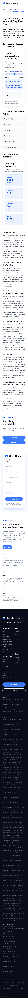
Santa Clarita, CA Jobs (18, 885)
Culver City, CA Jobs (7, 757)
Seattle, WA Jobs (6, 890)
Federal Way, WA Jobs (17, 774)
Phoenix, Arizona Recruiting (8, 951)
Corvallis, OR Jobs (6, 754)
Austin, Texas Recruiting (7, 928)
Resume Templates (7, 644)
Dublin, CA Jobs (6, 764)
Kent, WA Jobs (5, 802)
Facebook (18, 662)
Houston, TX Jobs (16, 789)
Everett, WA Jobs (6, 774)
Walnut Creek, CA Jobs (7, 913)
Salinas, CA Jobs (15, 865)
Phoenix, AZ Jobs (18, 847)
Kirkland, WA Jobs (14, 802)
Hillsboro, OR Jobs (6, 789)
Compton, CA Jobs (6, 752)
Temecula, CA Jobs (16, 900)
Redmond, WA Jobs (15, 855)
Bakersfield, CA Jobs (7, 727)
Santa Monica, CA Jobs (7, 888)
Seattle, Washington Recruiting (9, 971)
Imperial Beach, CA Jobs (8, 795)
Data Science (8, 709)
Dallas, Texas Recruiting (7, 933)
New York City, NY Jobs (17, 830)
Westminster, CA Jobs (7, 918)
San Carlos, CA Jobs (7, 873)
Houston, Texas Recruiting (8, 938)
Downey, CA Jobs (16, 762)
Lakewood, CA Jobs (19, 807)
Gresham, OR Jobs (16, 784)
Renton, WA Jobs (18, 860)
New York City (7, 11)
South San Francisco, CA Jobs (9, 893)
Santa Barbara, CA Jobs (18, 883)
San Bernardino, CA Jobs (8, 870)
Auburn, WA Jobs (6, 724)
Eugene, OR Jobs (17, 772)
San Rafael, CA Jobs (7, 880)
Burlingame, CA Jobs (16, 742)
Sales (3, 714)
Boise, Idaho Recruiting (20, 928)
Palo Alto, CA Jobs (16, 842)
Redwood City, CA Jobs (7, 860)
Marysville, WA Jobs (19, 817)
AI (2, 709)
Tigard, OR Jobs (6, 903)
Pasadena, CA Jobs (6, 845)
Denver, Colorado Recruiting (8, 936)
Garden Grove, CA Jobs (17, 782)
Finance (14, 701)
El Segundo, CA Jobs (7, 767)
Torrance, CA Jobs (15, 903)
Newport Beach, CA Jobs (17, 832)
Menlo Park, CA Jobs (17, 820)
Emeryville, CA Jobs (7, 769)
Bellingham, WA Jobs (7, 732)
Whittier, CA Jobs (18, 918)
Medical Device (6, 704)
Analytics (4, 699)
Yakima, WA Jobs (6, 920)
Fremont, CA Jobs (6, 779)
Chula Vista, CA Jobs (7, 749)
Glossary (4, 646)
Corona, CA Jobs (16, 752)
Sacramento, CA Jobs (17, 862)
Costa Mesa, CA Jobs (17, 754)
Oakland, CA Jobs (6, 837)
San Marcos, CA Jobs (7, 878)
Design (13, 709)
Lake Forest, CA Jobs (16, 805)
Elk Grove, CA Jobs (17, 767)
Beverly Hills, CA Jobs (7, 737)
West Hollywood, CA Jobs (8, 915)
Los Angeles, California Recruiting (10, 946)
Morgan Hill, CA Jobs (7, 827)
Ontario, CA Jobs (6, 840)
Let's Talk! (14, 437)
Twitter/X (17, 657)
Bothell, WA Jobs (17, 737)
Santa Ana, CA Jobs (6, 883)
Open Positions (6, 634)
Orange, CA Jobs (15, 840)
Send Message (14, 499)
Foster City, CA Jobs (17, 777)
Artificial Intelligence (12, 699)
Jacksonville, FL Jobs (7, 800)
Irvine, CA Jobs (5, 797)
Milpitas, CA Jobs (18, 822)
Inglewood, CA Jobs (19, 795)
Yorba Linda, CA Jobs (16, 920)
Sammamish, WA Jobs (7, 868)
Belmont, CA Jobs (17, 732)
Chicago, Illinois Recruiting (8, 931)
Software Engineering (11, 714)
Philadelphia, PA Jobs (7, 847)
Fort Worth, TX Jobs (7, 777)
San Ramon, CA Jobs (17, 880)
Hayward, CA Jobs (17, 787)
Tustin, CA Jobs (15, 905)
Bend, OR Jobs (5, 734)
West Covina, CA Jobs (19, 913)
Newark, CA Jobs (6, 832)
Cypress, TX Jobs (6, 759)
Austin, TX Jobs (15, 724)
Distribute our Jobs (7, 664)
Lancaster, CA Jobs (6, 810)
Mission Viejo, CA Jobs (7, 825)
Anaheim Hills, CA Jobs (7, 722)
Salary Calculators (7, 641)
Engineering (21, 699)
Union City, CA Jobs (7, 908)
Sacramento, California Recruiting (10, 956)
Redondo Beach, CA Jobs (8, 857)
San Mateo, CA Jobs (18, 878)
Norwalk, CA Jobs (6, 835)
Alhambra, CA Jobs (16, 719)
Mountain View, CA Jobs (18, 827)
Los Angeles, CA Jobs (7, 812)
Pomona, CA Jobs (6, 852)
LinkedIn (17, 660)
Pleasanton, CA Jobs (18, 850)
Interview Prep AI (6, 677)
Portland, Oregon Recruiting (8, 953)
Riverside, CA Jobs (6, 862)
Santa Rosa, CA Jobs (19, 888)
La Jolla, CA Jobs (6, 805)
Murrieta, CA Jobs (6, 830)
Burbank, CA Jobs (6, 742)
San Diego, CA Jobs (17, 873)
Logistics (19, 701)
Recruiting (9, 9)
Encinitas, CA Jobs (17, 769)
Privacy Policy (21, 988)
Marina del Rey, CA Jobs (8, 817)
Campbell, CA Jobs (6, 744)
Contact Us (14, 690)
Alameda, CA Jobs (6, 719)
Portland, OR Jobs (16, 852)
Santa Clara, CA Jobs (7, 885)
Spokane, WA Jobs (6, 895)
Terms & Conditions (8, 988)
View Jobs (5, 666)
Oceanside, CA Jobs (16, 837)
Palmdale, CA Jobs (6, 842)
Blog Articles (5, 636)
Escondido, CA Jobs (7, 772)
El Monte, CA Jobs (15, 764)
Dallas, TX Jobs (15, 759)
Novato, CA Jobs (16, 835)
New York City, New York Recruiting (10, 948)
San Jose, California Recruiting (9, 966)
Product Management (18, 711)
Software (17, 704)
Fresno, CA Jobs (15, 779)
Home (4, 9)
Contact (4, 651)
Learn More (14, 442)
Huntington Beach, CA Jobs (8, 792)
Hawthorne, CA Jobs (7, 787)
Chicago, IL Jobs (15, 747)
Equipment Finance (6, 701)
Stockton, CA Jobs (6, 898)
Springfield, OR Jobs (17, 895)
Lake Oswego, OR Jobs (7, 807)
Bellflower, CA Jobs (16, 729)
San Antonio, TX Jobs (19, 868)
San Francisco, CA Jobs (7, 875)
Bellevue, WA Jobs (6, 729)
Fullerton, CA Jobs (6, 782)
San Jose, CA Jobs (18, 875)
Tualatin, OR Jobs (6, 905)
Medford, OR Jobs (6, 820)
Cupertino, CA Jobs (17, 757)
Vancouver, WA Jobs (17, 908)
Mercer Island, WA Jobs (7, 822)
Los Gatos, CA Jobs (18, 812)
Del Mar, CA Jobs (6, 762)
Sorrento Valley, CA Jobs (17, 890)
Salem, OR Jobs (6, 865)
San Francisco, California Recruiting (10, 963)
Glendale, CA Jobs (6, 784)
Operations (9, 711)
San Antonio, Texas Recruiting (9, 958)
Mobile (12, 704)
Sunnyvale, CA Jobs (16, 898)
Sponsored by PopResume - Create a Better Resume (14, 996)
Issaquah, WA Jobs (15, 797)
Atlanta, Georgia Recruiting (8, 926)
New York (16, 9)
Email (16, 634)
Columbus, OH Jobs (17, 749)
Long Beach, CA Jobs (17, 810)
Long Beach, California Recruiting (10, 943)
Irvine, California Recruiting (8, 941)
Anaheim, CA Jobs (18, 722)
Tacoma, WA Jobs (6, 900)
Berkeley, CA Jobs (15, 734)
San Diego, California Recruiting (9, 961)
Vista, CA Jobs (14, 910)
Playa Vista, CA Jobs (7, 850)
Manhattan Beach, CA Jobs (8, 815)
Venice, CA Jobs (6, 910)
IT (23, 709)
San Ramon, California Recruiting (9, 969)
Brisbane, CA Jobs (6, 739)
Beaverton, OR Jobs (18, 727)
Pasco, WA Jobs (16, 845)
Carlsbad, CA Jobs (17, 744)
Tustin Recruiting (12, 3)
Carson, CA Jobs (6, 747)
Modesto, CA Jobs (18, 825)
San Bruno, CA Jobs (19, 870)
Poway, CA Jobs (6, 855)
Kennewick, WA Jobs (18, 800)
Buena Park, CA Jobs (17, 739)
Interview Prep (6, 639)
